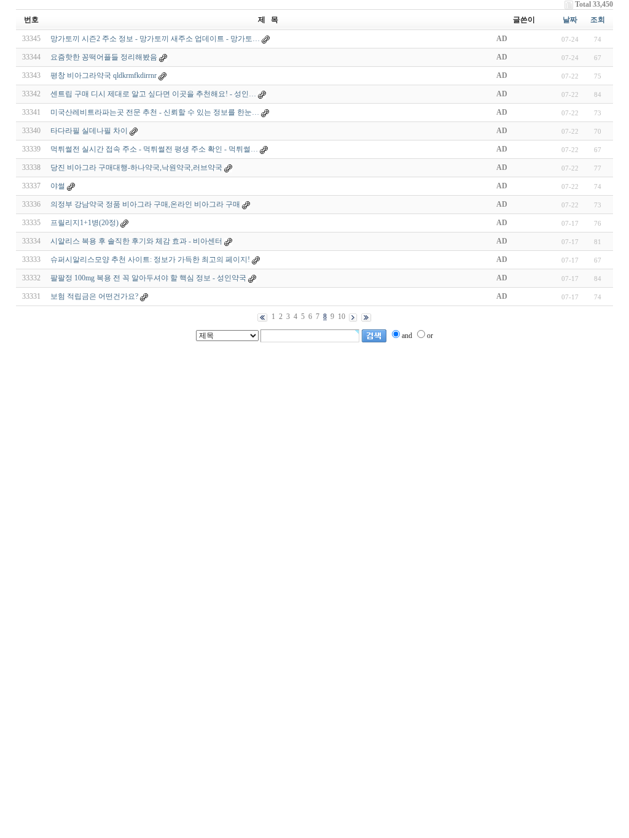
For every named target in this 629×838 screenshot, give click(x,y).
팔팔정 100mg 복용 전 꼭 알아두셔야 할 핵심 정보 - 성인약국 (148, 278)
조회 (597, 19)
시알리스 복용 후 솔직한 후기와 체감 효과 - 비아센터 (136, 241)
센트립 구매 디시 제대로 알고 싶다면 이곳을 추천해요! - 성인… (153, 94)
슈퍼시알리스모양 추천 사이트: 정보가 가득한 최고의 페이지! (150, 259)
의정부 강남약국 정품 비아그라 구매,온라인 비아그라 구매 (145, 204)
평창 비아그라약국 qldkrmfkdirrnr (103, 75)
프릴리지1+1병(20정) (84, 222)
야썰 (57, 186)
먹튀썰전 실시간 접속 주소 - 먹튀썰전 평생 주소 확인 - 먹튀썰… (154, 149)
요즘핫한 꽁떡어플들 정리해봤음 (103, 57)
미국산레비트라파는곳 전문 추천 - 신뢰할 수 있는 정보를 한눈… (154, 112)
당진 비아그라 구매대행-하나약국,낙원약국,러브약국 (136, 167)
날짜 (570, 19)
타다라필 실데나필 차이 (89, 130)
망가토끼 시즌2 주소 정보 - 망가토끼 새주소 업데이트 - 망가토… (155, 38)
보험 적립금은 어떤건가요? (94, 296)
